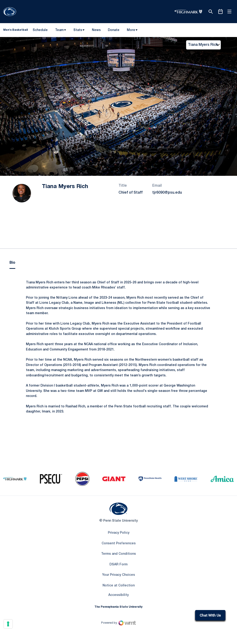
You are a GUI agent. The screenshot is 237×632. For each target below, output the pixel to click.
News (96, 30)
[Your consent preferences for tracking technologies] (8, 624)
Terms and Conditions (118, 553)
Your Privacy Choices (118, 574)
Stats (77, 30)
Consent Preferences (119, 543)
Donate (113, 31)
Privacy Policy (118, 532)
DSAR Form (118, 564)
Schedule (40, 30)
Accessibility (118, 595)
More (131, 30)
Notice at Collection (119, 585)
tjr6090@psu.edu (167, 192)
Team (59, 30)
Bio (12, 262)
